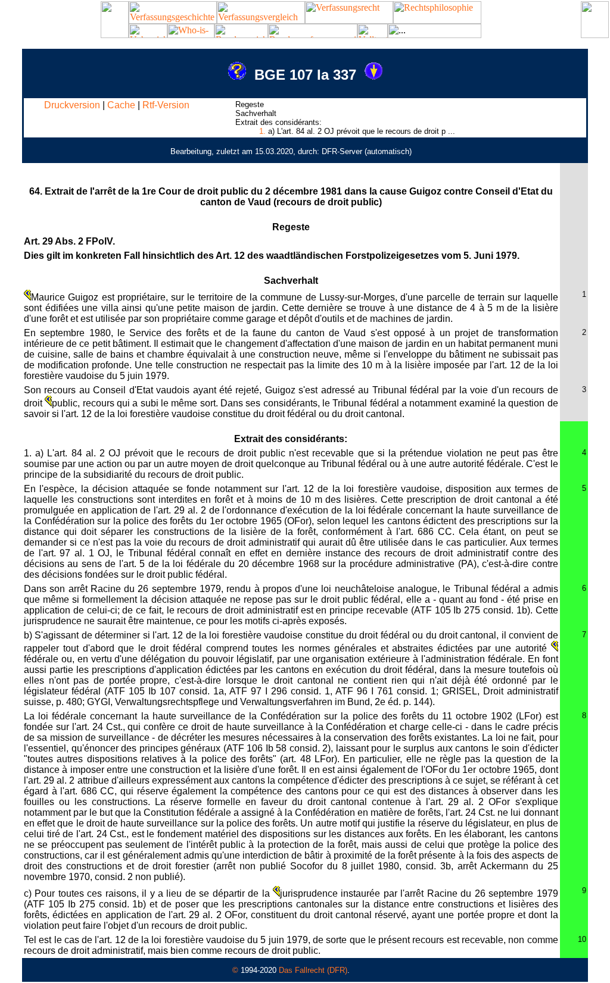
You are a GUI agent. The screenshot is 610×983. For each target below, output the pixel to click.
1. (262, 131)
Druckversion (72, 105)
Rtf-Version (165, 105)
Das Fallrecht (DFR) (313, 970)
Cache (121, 105)
